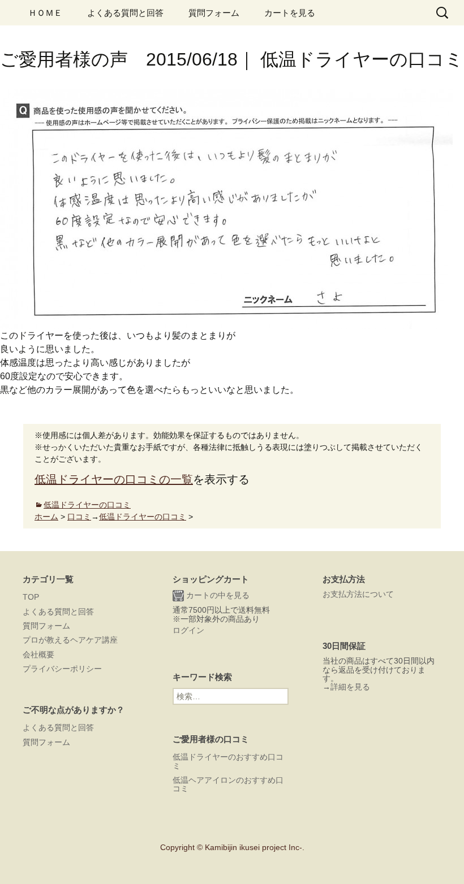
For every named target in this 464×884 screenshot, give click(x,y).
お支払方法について (358, 594)
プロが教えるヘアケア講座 (70, 639)
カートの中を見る (217, 595)
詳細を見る (350, 686)
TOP (31, 596)
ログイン (188, 630)
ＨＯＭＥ (45, 13)
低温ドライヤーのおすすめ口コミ (228, 761)
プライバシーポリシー (62, 668)
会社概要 (38, 654)
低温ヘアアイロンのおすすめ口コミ (228, 784)
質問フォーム (213, 13)
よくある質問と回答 (125, 13)
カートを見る (289, 13)
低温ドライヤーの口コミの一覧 (114, 479)
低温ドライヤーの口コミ (87, 504)
